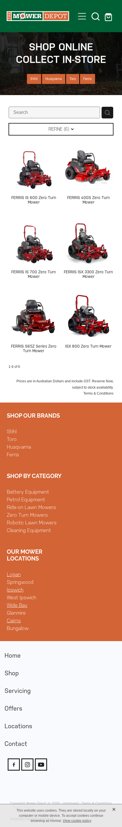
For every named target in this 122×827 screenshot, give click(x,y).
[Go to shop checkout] (109, 16)
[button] (95, 16)
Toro (12, 439)
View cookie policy (77, 821)
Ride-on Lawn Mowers (31, 507)
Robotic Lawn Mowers (31, 523)
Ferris (13, 454)
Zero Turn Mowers (27, 515)
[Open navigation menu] (82, 16)
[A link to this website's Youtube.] (41, 764)
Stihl (11, 431)
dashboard (71, 803)
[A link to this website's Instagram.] (27, 764)
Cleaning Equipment (29, 530)
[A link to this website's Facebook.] (14, 764)
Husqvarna (19, 447)
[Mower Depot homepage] (38, 16)
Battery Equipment (28, 492)
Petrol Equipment (26, 499)
